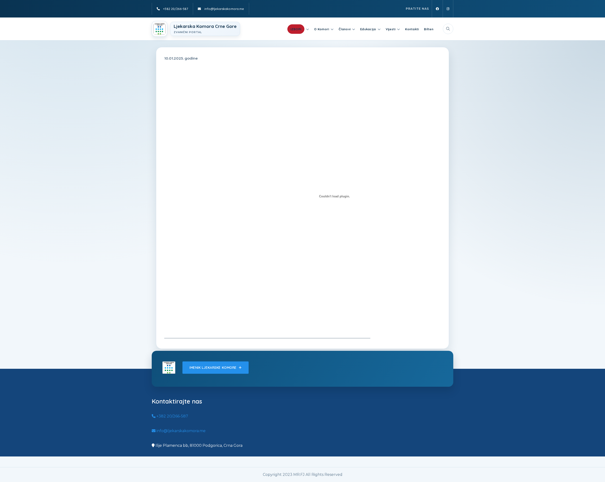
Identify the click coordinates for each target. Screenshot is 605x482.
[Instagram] (448, 9)
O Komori (321, 29)
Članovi (344, 29)
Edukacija (368, 29)
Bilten (428, 29)
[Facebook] (437, 9)
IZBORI (296, 29)
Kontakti (412, 29)
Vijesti (391, 29)
